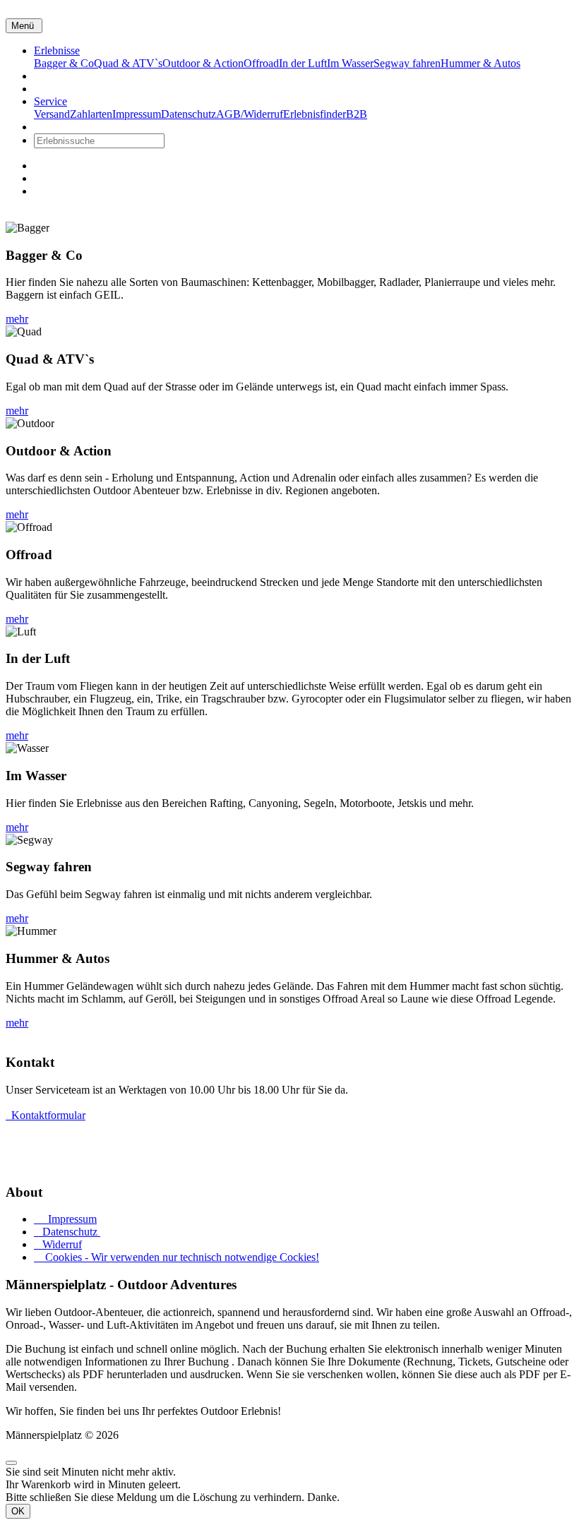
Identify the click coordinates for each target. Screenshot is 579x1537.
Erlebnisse (57, 50)
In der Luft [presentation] (303, 63)
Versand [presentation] (52, 114)
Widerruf (58, 1244)
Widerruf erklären (45, 1165)
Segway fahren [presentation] (407, 63)
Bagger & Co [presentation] (64, 63)
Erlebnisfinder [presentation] (314, 114)
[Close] (11, 1463)
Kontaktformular (45, 1115)
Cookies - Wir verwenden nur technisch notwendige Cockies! (176, 1257)
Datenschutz (67, 1232)
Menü (24, 25)
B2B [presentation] (356, 114)
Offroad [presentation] (261, 63)
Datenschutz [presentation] (188, 114)
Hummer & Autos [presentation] (480, 63)
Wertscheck (59, 76)
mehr (17, 319)
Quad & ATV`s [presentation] (128, 63)
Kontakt (52, 89)
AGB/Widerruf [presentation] (249, 114)
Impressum (65, 1219)
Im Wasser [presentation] (350, 63)
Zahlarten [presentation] (91, 114)
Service (50, 101)
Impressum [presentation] (136, 114)
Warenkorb (60, 178)
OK (18, 1511)
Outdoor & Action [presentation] (203, 63)
